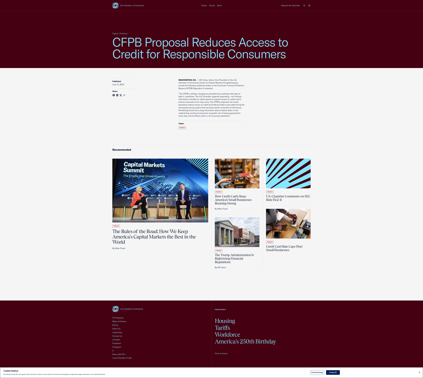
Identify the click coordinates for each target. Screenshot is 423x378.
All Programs (118, 317)
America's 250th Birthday (245, 341)
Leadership (117, 332)
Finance (123, 33)
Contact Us (117, 336)
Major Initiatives (119, 321)
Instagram (116, 347)
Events (212, 5)
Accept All (333, 372)
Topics (204, 5)
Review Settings (317, 372)
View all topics (221, 353)
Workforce (227, 334)
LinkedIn (116, 339)
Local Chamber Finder (122, 358)
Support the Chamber (290, 5)
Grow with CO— (119, 354)
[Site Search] (304, 5)
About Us (116, 328)
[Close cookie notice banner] (419, 372)
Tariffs (222, 327)
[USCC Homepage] (127, 309)
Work (219, 5)
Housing (225, 320)
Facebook (116, 343)
